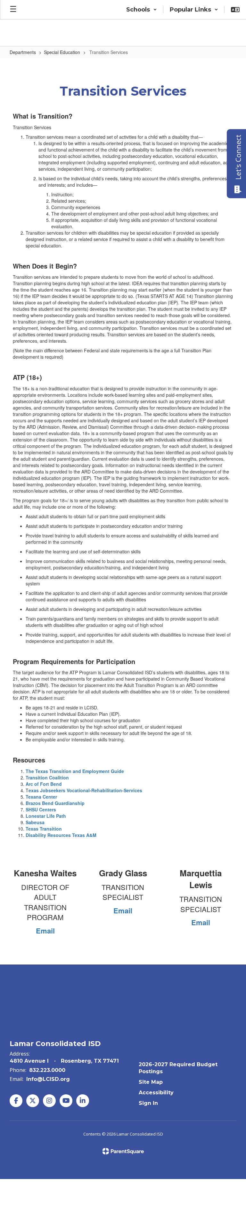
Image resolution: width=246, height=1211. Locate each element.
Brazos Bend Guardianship (55, 803)
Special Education (62, 52)
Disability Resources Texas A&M (61, 835)
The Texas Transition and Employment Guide (75, 771)
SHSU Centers (41, 809)
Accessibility (156, 1093)
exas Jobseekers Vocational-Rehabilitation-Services (85, 790)
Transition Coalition (47, 777)
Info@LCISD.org (48, 1079)
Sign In (148, 1103)
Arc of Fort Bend (44, 784)
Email (45, 931)
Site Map (151, 1082)
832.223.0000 (47, 1070)
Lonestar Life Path (46, 816)
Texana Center (41, 796)
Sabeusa (35, 822)
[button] (141, 9)
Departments (23, 52)
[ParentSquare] (123, 1151)
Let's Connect (238, 157)
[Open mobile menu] (13, 9)
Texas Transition (44, 828)
